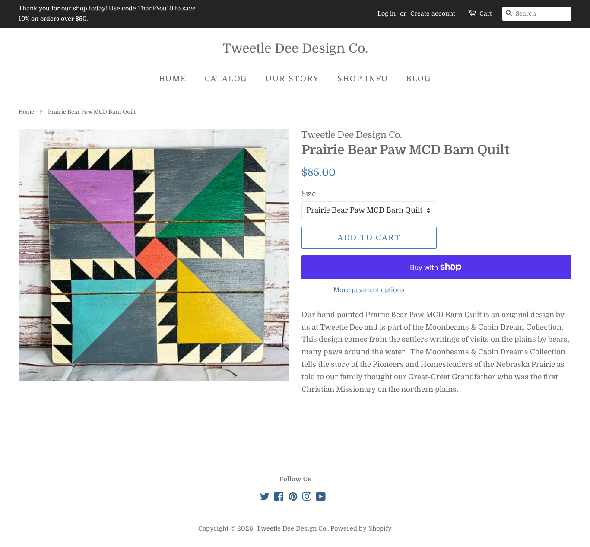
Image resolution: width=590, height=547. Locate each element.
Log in (386, 13)
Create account (432, 13)
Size (308, 194)
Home (173, 78)
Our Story (292, 78)
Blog (418, 78)
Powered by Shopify (361, 528)
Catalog (226, 78)
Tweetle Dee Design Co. (295, 48)
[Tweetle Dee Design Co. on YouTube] (321, 498)
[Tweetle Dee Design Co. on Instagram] (306, 498)
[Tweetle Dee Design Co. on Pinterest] (293, 498)
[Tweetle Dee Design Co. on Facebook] (279, 498)
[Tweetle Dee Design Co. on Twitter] (265, 498)
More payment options (369, 290)
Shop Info (362, 78)
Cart (485, 13)
